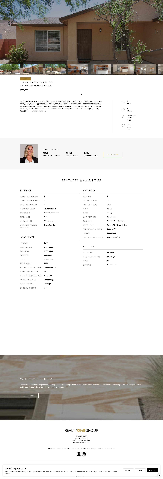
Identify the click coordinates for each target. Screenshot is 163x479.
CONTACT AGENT (113, 154)
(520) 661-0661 (72, 155)
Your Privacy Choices (81, 477)
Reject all (128, 470)
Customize (140, 470)
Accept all (152, 470)
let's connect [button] (29, 396)
